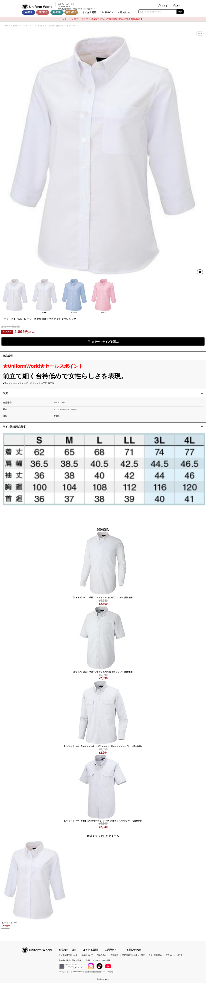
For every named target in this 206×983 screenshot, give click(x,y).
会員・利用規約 (155, 955)
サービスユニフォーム (21, 25)
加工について (87, 955)
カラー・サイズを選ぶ (105, 341)
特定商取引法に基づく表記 (133, 955)
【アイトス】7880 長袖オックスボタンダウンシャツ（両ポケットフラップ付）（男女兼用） (103, 746)
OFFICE (43, 12)
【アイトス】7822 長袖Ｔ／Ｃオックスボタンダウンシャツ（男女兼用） (103, 598)
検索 (180, 12)
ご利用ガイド (106, 12)
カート (179, 6)
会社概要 (114, 955)
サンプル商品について (68, 955)
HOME (7, 25)
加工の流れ (101, 955)
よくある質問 (89, 12)
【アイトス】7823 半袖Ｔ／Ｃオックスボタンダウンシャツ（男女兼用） (103, 672)
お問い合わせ (124, 12)
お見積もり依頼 (67, 949)
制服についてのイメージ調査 (98, 960)
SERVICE (71, 12)
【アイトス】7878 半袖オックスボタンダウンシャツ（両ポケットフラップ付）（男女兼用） (103, 821)
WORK (28, 12)
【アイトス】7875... (10, 923)
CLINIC (57, 12)
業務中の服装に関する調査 (70, 960)
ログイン (165, 6)
